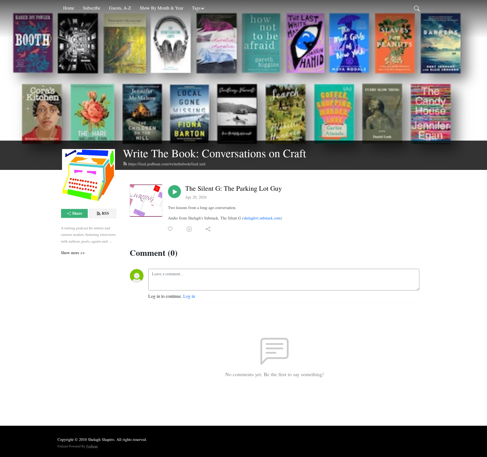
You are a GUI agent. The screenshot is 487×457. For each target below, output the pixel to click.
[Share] (208, 229)
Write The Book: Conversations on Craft (214, 152)
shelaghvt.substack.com (262, 218)
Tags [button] (196, 8)
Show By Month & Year (161, 8)
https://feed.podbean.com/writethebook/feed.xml (166, 164)
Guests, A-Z (120, 8)
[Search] (417, 8)
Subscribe (91, 8)
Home (68, 8)
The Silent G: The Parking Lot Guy (233, 188)
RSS (105, 213)
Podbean (92, 446)
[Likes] (170, 229)
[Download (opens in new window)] (189, 229)
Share (77, 213)
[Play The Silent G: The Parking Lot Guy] (174, 191)
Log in (189, 296)
